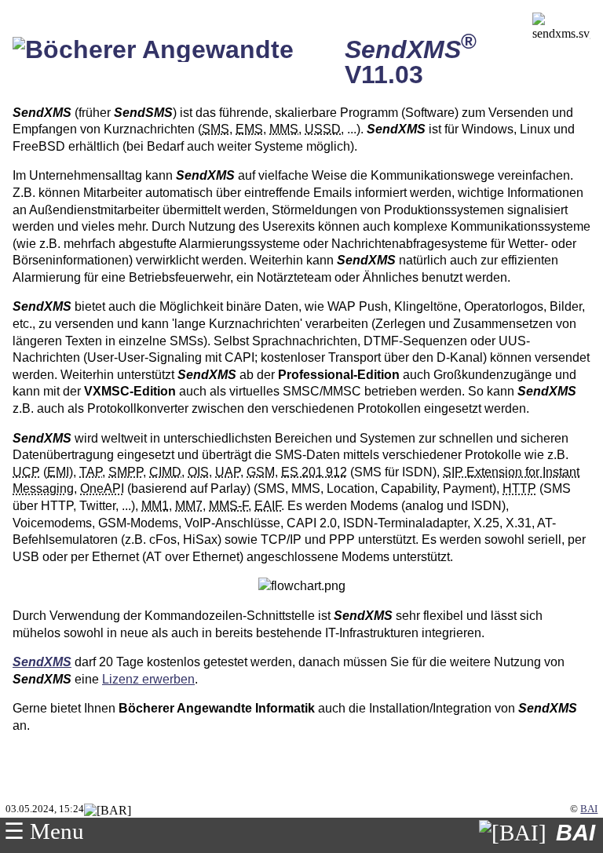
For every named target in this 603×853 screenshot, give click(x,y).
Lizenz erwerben (148, 679)
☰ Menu (44, 831)
